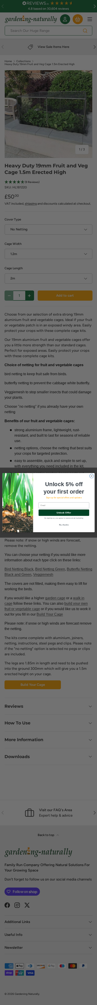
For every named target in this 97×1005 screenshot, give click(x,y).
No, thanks (64, 525)
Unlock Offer (64, 512)
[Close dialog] (92, 476)
